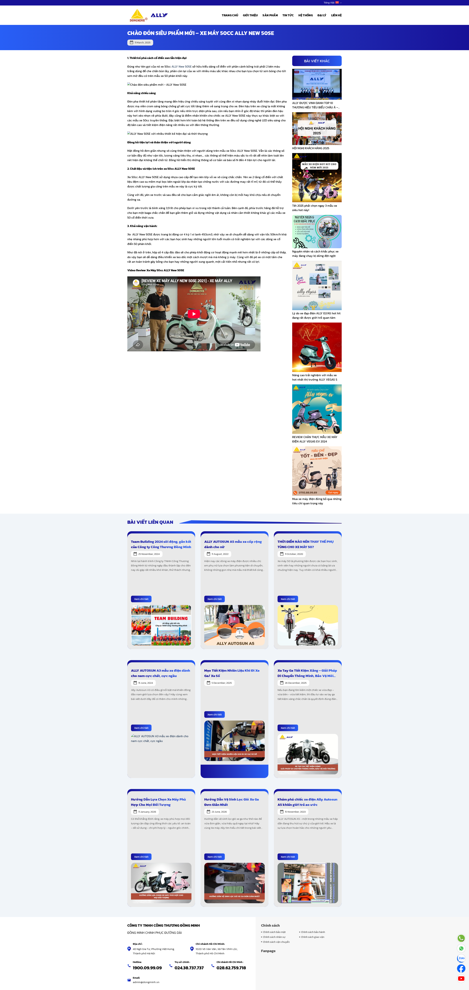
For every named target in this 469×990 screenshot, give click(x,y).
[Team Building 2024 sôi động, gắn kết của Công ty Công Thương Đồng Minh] (161, 625)
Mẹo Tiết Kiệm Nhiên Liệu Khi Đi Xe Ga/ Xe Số (231, 673)
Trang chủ (230, 15)
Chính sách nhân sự (274, 937)
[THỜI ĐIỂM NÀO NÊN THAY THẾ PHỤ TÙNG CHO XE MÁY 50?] (308, 625)
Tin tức (288, 15)
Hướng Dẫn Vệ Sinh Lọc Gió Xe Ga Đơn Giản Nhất (231, 802)
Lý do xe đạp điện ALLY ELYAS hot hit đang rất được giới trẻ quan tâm (316, 315)
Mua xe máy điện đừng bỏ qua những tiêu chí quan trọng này (316, 501)
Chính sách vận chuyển (276, 942)
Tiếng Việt (329, 2)
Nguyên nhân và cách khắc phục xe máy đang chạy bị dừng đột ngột (315, 253)
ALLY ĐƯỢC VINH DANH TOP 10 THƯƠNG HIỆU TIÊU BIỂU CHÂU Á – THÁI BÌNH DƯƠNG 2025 (315, 105)
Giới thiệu (250, 15)
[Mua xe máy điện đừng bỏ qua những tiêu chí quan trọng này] (317, 470)
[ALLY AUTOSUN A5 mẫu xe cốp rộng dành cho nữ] (234, 625)
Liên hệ (336, 15)
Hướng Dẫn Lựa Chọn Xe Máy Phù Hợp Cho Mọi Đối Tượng (158, 802)
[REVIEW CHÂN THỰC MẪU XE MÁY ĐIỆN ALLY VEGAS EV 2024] (317, 408)
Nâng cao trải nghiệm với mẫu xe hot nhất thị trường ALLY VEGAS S (314, 377)
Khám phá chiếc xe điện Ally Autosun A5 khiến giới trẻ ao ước (307, 802)
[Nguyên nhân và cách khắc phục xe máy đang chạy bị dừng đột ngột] (317, 231)
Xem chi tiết (141, 599)
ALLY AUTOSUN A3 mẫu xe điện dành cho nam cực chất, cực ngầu (160, 673)
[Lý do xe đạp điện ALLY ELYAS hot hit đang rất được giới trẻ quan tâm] (317, 285)
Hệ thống (305, 15)
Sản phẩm (270, 15)
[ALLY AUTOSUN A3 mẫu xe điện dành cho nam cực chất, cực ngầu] (161, 753)
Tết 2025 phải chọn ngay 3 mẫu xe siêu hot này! (314, 207)
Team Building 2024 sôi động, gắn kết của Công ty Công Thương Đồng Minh (161, 544)
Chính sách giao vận (312, 937)
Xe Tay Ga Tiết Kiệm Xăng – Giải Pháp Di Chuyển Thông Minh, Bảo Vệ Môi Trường (307, 673)
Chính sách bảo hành (313, 932)
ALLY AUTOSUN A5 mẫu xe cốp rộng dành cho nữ (233, 544)
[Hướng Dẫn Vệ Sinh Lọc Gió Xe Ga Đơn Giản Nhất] (234, 883)
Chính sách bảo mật (274, 932)
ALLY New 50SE (181, 66)
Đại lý (321, 15)
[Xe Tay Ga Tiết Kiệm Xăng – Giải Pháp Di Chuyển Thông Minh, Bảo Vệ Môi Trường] (308, 753)
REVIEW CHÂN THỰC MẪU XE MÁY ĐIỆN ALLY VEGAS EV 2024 (314, 439)
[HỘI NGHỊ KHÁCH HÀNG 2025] (317, 128)
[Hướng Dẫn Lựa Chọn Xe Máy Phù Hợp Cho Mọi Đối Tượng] (161, 883)
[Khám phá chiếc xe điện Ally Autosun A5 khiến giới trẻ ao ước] (308, 883)
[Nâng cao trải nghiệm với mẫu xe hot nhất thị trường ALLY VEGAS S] (317, 347)
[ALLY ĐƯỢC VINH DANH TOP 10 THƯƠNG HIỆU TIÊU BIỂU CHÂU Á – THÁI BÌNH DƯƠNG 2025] (317, 84)
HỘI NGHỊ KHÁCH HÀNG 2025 (310, 148)
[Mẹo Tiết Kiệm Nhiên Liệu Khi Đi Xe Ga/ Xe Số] (234, 740)
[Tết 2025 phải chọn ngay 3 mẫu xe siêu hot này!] (317, 177)
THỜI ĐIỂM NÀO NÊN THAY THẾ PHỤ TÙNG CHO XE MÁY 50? (306, 544)
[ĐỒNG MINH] (149, 15)
